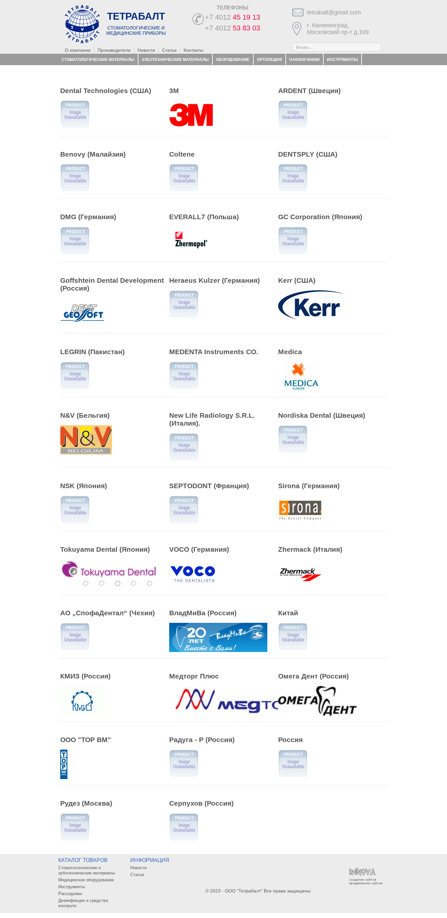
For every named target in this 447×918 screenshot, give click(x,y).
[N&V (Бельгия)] (86, 452)
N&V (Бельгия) (85, 415)
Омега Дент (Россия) (313, 676)
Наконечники (304, 59)
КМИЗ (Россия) (85, 676)
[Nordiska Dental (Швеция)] (293, 452)
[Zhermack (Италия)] (300, 587)
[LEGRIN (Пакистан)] (75, 388)
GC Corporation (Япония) (320, 216)
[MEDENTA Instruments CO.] (184, 388)
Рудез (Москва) (86, 803)
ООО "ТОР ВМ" (85, 739)
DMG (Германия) (88, 216)
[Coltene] (184, 190)
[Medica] (300, 389)
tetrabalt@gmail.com (334, 12)
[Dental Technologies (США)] (75, 127)
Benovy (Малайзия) (93, 154)
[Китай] (293, 649)
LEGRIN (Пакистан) (92, 351)
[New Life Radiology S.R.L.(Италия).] (184, 460)
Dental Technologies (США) (105, 90)
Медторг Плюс (194, 676)
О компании (78, 50)
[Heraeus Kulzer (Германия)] (184, 317)
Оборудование (232, 59)
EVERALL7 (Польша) (204, 216)
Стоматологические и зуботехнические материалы (86, 870)
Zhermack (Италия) (310, 549)
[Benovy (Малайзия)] (75, 190)
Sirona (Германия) (309, 485)
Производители (114, 50)
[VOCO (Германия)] (193, 586)
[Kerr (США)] (311, 317)
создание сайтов (362, 879)
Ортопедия (269, 59)
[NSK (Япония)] (75, 522)
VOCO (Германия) (199, 549)
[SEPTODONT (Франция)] (184, 522)
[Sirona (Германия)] (300, 523)
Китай (288, 613)
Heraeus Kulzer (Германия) (214, 280)
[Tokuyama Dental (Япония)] (109, 587)
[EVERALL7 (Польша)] (191, 254)
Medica (290, 351)
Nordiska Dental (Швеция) (321, 415)
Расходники (75, 70)
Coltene (182, 154)
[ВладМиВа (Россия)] (218, 650)
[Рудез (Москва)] (75, 840)
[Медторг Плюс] (243, 713)
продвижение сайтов (365, 883)
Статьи (169, 50)
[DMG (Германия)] (75, 253)
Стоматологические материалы (98, 59)
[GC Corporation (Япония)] (293, 253)
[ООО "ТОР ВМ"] (63, 777)
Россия (290, 739)
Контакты (193, 50)
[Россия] (293, 776)
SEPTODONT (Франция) (209, 485)
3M (174, 90)
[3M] (191, 128)
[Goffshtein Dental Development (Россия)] (82, 326)
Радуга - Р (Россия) (202, 739)
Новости (146, 50)
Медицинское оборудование (86, 879)
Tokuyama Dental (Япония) (105, 549)
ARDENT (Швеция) (309, 90)
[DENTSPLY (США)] (293, 190)
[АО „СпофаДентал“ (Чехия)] (75, 649)
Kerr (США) (296, 280)
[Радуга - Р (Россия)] (184, 776)
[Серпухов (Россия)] (184, 840)
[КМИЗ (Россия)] (82, 714)
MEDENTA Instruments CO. (213, 351)
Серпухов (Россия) (201, 803)
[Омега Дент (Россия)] (317, 714)
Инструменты (342, 59)
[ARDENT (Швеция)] (293, 127)
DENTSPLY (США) (307, 154)
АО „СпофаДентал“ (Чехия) (107, 613)
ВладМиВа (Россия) (203, 613)
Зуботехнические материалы (175, 59)
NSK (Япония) (83, 485)
